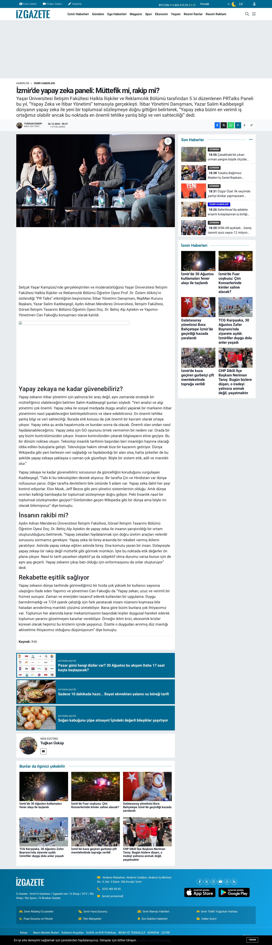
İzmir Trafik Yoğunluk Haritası (219, 911)
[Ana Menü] (254, 14)
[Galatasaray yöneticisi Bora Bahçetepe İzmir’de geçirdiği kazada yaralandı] (147, 786)
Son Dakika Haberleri (155, 918)
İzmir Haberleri (78, 14)
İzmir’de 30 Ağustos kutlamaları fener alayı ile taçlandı (40, 805)
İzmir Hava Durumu (95, 911)
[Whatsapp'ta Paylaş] (231, 125)
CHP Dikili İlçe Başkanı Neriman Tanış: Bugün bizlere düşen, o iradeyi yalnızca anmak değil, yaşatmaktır (144, 854)
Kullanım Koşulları (72, 932)
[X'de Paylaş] (224, 125)
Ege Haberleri (117, 14)
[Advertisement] (136, 49)
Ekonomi (161, 14)
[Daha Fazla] (238, 125)
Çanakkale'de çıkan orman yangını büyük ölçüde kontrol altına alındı (227, 157)
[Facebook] (200, 882)
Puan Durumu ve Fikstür (38, 918)
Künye (23, 932)
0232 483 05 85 (111, 889)
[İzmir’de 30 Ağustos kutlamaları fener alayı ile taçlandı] (43, 786)
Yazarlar (77, 4)
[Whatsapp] (227, 882)
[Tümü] (251, 140)
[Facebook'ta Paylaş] (217, 125)
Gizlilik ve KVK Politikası (101, 932)
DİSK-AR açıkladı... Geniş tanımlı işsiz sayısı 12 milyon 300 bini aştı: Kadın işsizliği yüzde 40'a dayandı (229, 230)
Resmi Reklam (216, 14)
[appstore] (199, 892)
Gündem (98, 14)
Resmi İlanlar (193, 14)
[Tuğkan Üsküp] (28, 745)
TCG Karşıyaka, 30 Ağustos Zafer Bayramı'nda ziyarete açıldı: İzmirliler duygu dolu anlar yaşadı (41, 852)
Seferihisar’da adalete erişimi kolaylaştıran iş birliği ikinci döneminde (228, 212)
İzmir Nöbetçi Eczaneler (38, 911)
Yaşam (176, 14)
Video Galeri (54, 4)
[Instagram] (213, 882)
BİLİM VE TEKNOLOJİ (132, 932)
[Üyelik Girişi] (253, 4)
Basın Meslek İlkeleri (46, 932)
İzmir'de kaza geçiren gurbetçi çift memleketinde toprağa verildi (94, 850)
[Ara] (247, 14)
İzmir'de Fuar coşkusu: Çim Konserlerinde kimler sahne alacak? (95, 805)
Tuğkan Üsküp (52, 743)
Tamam (252, 940)
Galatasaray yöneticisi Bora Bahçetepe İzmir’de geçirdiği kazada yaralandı (147, 807)
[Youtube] (220, 882)
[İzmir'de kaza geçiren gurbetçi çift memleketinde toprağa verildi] (95, 831)
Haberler (22, 83)
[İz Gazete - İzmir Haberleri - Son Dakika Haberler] (33, 14)
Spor (148, 14)
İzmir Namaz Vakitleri (156, 911)
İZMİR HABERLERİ (44, 83)
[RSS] (234, 882)
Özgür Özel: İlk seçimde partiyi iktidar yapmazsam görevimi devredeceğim (229, 193)
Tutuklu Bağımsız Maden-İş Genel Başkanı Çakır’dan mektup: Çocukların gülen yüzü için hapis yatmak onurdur (228, 175)
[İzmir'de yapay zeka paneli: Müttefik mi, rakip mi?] (95, 180)
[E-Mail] (43, 751)
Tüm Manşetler (92, 918)
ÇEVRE (165, 932)
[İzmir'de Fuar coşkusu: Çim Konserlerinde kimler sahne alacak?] (95, 786)
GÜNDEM (214, 149)
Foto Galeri (30, 4)
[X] (207, 882)
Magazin (136, 14)
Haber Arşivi (208, 918)
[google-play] (234, 892)
